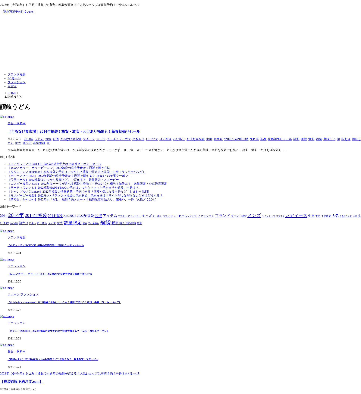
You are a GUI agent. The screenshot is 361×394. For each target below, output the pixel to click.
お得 (48, 139)
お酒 (56, 139)
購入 (122, 223)
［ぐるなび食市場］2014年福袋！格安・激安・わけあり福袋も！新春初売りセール (74, 131)
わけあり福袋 (196, 139)
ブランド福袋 (17, 74)
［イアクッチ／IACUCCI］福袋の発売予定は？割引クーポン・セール (54, 163)
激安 (311, 139)
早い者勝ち (93, 223)
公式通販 (14, 223)
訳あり (345, 139)
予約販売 (326, 216)
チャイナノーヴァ (119, 139)
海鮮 (304, 139)
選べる (27, 143)
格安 (296, 139)
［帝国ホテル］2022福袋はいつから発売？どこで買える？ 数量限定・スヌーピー (63, 179)
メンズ (254, 215)
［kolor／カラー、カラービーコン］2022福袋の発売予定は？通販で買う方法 (59, 167)
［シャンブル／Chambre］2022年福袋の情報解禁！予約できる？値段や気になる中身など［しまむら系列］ (79, 191)
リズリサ (280, 216)
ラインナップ (268, 216)
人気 (335, 216)
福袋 (319, 139)
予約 (318, 215)
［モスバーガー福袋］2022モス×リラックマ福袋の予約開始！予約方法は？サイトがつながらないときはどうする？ (85, 195)
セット (174, 216)
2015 (66, 216)
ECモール (14, 78)
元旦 (355, 216)
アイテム (110, 216)
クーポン (157, 216)
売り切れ (42, 223)
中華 (209, 139)
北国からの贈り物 (236, 139)
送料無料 (130, 223)
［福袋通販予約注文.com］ (18, 11)
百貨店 (12, 86)
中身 (311, 216)
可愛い (32, 223)
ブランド (222, 215)
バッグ (192, 215)
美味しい (329, 139)
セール (100, 139)
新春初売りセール (280, 139)
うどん (39, 139)
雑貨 (139, 223)
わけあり (179, 139)
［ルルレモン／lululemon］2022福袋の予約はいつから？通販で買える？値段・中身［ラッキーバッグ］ (77, 171)
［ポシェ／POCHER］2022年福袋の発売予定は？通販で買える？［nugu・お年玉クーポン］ (69, 175)
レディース (296, 215)
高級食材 (39, 143)
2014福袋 (55, 215)
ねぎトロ (138, 139)
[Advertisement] (180, 43)
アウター (122, 216)
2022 (72, 216)
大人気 (52, 223)
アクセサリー (134, 216)
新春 (263, 139)
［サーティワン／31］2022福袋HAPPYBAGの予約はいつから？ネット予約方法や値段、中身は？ (73, 187)
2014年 (28, 139)
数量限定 (73, 222)
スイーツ (89, 139)
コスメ (166, 216)
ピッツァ (152, 139)
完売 (60, 223)
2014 (4, 216)
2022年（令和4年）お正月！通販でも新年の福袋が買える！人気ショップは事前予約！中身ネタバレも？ (70, 373)
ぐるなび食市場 (70, 139)
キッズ (147, 216)
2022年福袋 (85, 216)
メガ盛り (165, 139)
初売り (218, 139)
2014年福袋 (36, 215)
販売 (18, 143)
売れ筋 (254, 139)
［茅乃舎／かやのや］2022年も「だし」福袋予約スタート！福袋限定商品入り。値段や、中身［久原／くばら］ (83, 199)
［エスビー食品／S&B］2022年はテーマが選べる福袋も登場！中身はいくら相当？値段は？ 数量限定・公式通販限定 (87, 183)
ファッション (17, 82)
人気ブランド (345, 216)
